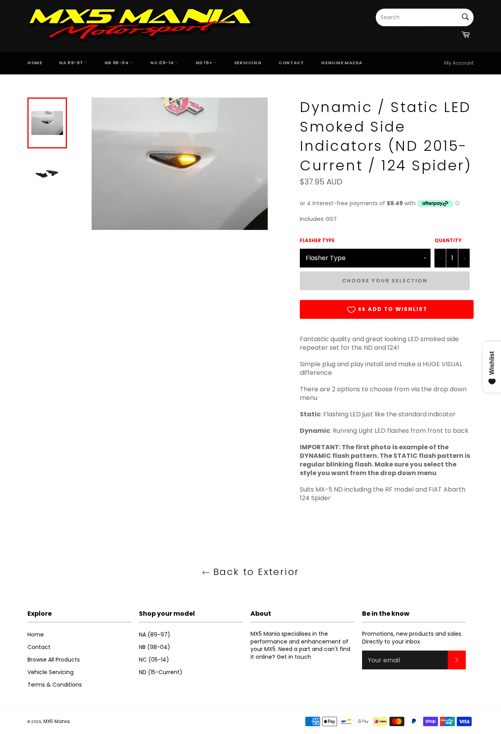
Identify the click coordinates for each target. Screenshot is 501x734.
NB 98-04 (117, 63)
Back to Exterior (254, 571)
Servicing (247, 63)
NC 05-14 (162, 63)
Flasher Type (317, 240)
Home (34, 63)
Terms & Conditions (54, 685)
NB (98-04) (154, 647)
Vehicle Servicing (50, 672)
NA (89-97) (154, 634)
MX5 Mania (56, 721)
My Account (459, 63)
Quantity (447, 240)
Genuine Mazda (341, 63)
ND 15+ (204, 63)
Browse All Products (53, 659)
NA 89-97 (71, 63)
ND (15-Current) (160, 672)
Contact (291, 63)
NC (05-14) (154, 659)
